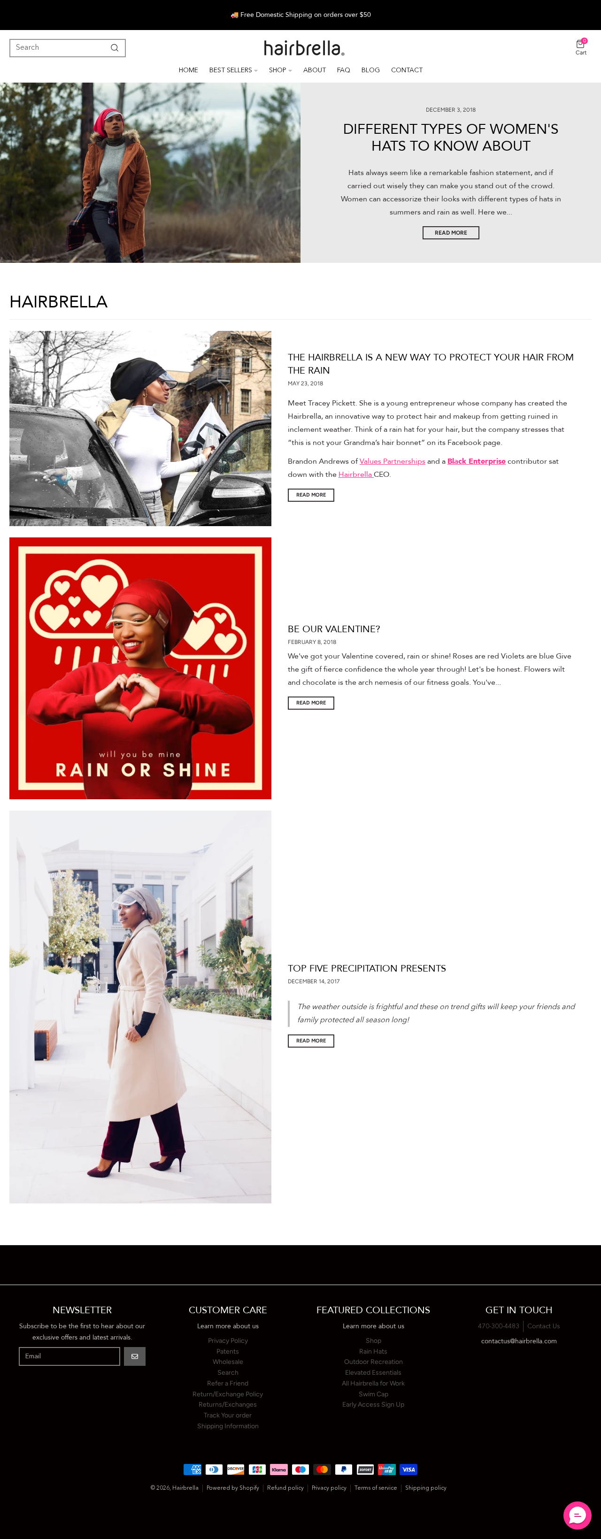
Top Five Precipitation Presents (367, 968)
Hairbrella (355, 474)
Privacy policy (329, 1488)
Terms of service (375, 1488)
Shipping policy (426, 1488)
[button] (577, 1515)
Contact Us (543, 1326)
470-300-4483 (498, 1326)
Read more (311, 495)
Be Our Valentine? (334, 629)
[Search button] (112, 47)
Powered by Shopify (233, 1488)
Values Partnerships (392, 461)
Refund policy (285, 1488)
